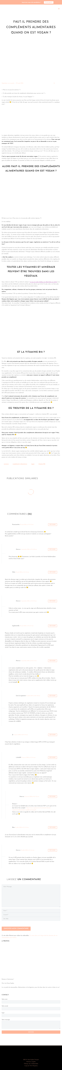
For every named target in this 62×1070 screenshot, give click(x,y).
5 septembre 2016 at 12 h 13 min (29, 660)
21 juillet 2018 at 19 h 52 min (22, 827)
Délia (13, 572)
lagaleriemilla (15, 625)
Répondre (52, 524)
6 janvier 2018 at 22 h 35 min (21, 734)
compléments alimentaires (20, 464)
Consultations (43, 10)
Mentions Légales (31, 1061)
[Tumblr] (10, 469)
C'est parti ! (48, 2)
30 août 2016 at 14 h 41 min (22, 572)
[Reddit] (15, 469)
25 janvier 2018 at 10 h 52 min (31, 796)
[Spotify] (14, 2)
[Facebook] (2, 469)
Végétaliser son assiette (8, 83)
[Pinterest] (7, 469)
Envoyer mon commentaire (16, 928)
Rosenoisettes (16, 524)
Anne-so (18, 549)
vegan (32, 464)
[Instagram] (9, 2)
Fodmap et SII (53, 10)
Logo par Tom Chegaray (31, 1065)
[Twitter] (5, 469)
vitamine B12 (41, 464)
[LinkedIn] (12, 469)
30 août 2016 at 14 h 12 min (27, 524)
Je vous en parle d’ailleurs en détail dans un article (43, 282)
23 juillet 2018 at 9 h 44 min (27, 850)
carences (6, 464)
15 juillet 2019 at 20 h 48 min (33, 695)
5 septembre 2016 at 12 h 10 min (29, 601)
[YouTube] (12, 2)
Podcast (17, 10)
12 (54, 83)
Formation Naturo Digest (29, 10)
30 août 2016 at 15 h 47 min (26, 625)
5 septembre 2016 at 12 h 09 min (29, 549)
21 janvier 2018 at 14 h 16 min (28, 757)
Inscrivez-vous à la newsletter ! (31, 2)
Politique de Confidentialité (31, 1063)
